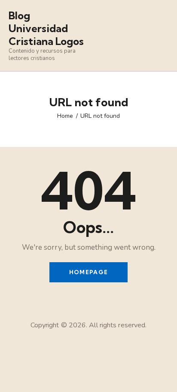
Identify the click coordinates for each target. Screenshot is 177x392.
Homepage (88, 272)
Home (65, 116)
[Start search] (162, 37)
